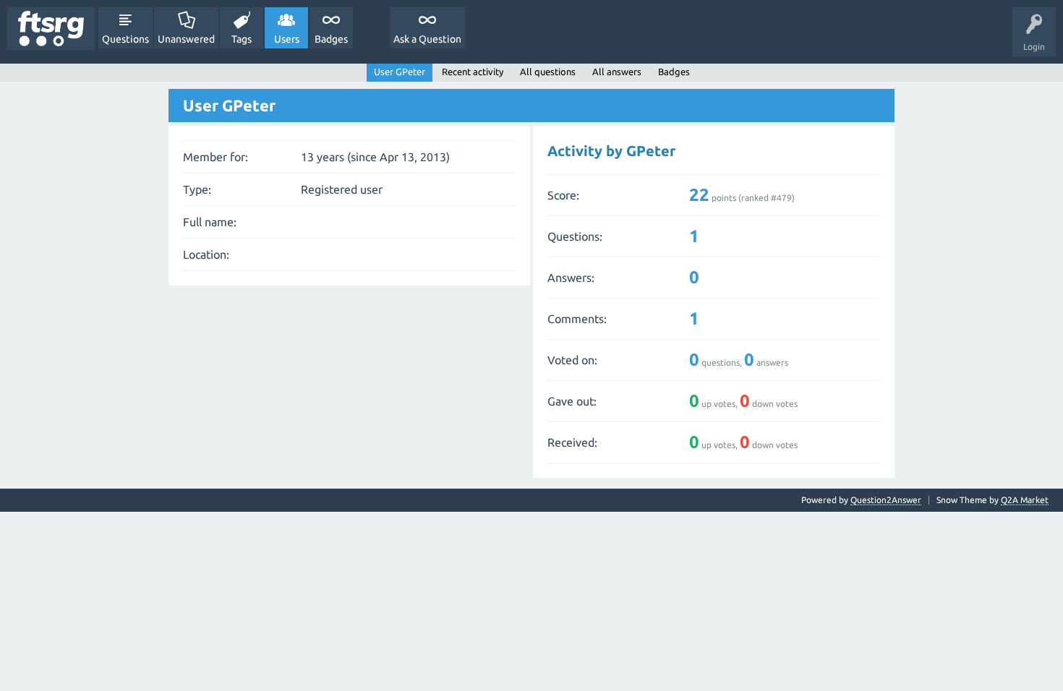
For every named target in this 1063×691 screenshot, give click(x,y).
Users (286, 39)
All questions (548, 71)
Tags (241, 39)
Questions (125, 39)
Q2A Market (1025, 500)
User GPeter (399, 71)
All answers (616, 71)
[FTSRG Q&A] (51, 28)
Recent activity (472, 71)
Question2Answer (885, 500)
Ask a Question (427, 39)
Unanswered (186, 39)
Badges (331, 39)
